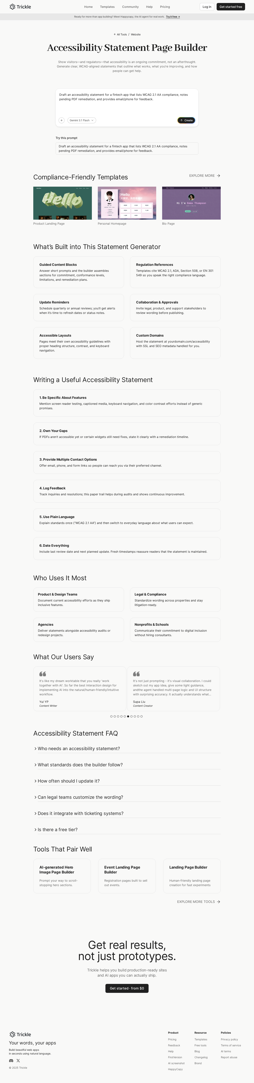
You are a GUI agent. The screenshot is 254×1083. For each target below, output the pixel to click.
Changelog (201, 1057)
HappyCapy (175, 1069)
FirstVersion (175, 1057)
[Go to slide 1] (111, 716)
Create (188, 120)
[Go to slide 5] (125, 716)
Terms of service (231, 1045)
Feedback (174, 1045)
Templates (200, 1039)
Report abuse (229, 1057)
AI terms (226, 1051)
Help (171, 1051)
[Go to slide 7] (131, 716)
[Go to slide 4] (121, 716)
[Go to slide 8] (135, 716)
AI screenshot (176, 1063)
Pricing (172, 1039)
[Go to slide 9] (138, 716)
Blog (197, 1051)
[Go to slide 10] (141, 716)
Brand (198, 1063)
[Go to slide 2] (115, 716)
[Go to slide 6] (128, 716)
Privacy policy (229, 1039)
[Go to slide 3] (118, 716)
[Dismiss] (250, 17)
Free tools (200, 1045)
